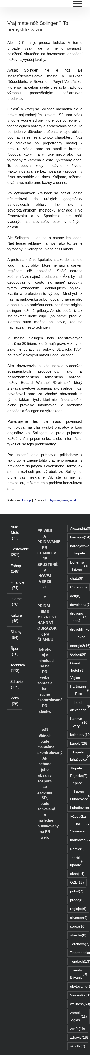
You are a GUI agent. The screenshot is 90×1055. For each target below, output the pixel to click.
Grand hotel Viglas (77, 670)
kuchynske (53, 500)
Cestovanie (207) (15, 552)
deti (75, 596)
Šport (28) (15, 651)
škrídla (77, 1046)
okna (77, 874)
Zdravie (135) (15, 684)
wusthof (75, 500)
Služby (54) (15, 635)
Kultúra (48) (15, 618)
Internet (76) (15, 602)
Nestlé (77, 849)
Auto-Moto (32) (15, 532)
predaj (77, 900)
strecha (78, 935)
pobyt (77, 891)
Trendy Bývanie (78, 973)
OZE (77, 882)
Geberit (78, 654)
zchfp (77, 1029)
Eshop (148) (15, 569)
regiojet (78, 909)
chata (77, 578)
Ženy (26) (15, 701)
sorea (78, 926)
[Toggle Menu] (77, 4)
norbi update (78, 861)
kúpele (78, 743)
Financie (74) (15, 585)
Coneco (78, 587)
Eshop (26, 500)
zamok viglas (78, 1016)
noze (65, 500)
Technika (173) (15, 668)
